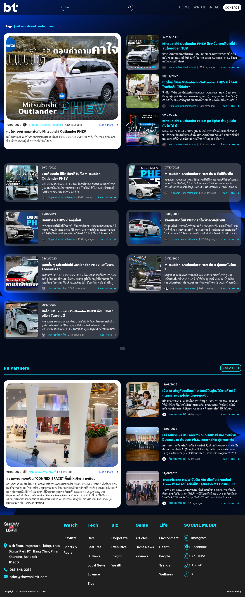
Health (164, 547)
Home (184, 7)
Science (94, 574)
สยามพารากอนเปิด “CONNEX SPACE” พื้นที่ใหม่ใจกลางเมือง (50, 478)
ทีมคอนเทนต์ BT (177, 414)
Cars (91, 538)
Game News (144, 547)
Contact (232, 7)
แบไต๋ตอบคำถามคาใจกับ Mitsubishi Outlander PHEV (46, 131)
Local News (96, 565)
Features (94, 547)
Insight (116, 556)
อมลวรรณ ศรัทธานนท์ (42, 471)
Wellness (166, 574)
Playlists (70, 538)
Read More (106, 124)
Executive (119, 547)
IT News (94, 556)
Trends (164, 565)
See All (227, 368)
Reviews (141, 556)
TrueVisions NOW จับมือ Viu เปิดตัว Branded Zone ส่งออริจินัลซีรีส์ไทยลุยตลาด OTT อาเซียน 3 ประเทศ (198, 484)
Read (215, 7)
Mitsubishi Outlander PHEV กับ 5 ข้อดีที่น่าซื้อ (198, 173)
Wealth (116, 565)
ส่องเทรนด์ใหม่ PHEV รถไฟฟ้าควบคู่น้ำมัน (194, 220)
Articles (141, 538)
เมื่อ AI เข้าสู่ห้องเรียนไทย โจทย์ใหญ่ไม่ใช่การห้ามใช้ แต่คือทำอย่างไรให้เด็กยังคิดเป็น (198, 392)
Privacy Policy (234, 591)
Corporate (119, 538)
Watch (199, 7)
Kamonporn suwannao (183, 288)
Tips (91, 583)
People (164, 556)
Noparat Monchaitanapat (45, 124)
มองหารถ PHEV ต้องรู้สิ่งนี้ (61, 220)
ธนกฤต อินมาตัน (57, 288)
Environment (169, 538)
